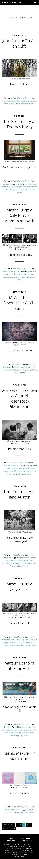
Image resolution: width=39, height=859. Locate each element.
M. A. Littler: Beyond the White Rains (19, 303)
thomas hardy (25, 186)
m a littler (21, 370)
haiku (25, 468)
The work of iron (19, 84)
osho (15, 812)
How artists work (19, 623)
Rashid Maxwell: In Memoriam (19, 756)
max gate (27, 184)
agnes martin (31, 271)
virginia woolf (30, 277)
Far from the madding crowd (19, 167)
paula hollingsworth (21, 560)
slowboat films (19, 372)
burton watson (23, 727)
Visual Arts (15, 101)
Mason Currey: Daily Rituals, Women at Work (19, 215)
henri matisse (22, 642)
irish (28, 468)
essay (34, 101)
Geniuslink (23, 854)
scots (24, 474)
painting (20, 812)
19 (3, 828)
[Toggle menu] (34, 2)
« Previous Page (8, 825)
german (5, 370)
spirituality (6, 186)
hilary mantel (9, 277)
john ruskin (8, 103)
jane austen (9, 560)
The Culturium (11, 2)
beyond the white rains (26, 367)
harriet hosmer (29, 274)
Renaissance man (19, 793)
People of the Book (19, 449)
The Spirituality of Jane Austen (19, 494)
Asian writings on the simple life (19, 708)
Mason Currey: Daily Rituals (20, 586)
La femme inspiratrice (19, 254)
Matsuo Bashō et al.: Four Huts (19, 665)
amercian (7, 274)
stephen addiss (28, 732)
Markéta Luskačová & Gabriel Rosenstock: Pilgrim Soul (19, 399)
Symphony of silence (19, 350)
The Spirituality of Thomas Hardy (19, 124)
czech (28, 465)
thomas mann (20, 645)
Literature (6, 101)
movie (28, 370)
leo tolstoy (31, 642)
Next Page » (11, 828)
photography (31, 471)
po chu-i (19, 732)
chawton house (24, 557)
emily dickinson (17, 274)
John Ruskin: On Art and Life (19, 43)
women (19, 279)
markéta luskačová (18, 471)
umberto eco (31, 645)
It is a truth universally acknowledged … (19, 539)
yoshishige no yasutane (19, 735)
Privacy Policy (19, 856)
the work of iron (29, 103)
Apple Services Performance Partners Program (19, 851)
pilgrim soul (11, 474)
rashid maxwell (29, 812)
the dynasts (15, 186)
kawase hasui (32, 730)
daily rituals (11, 642)
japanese (10, 730)
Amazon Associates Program (15, 850)
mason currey (19, 277)
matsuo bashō (10, 732)
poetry (33, 370)
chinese (33, 727)
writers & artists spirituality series (26, 191)
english (29, 101)
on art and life (17, 103)
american (29, 639)
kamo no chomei (20, 730)
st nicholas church (17, 563)
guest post (13, 370)
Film (33, 364)
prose (34, 184)
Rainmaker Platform (23, 846)
